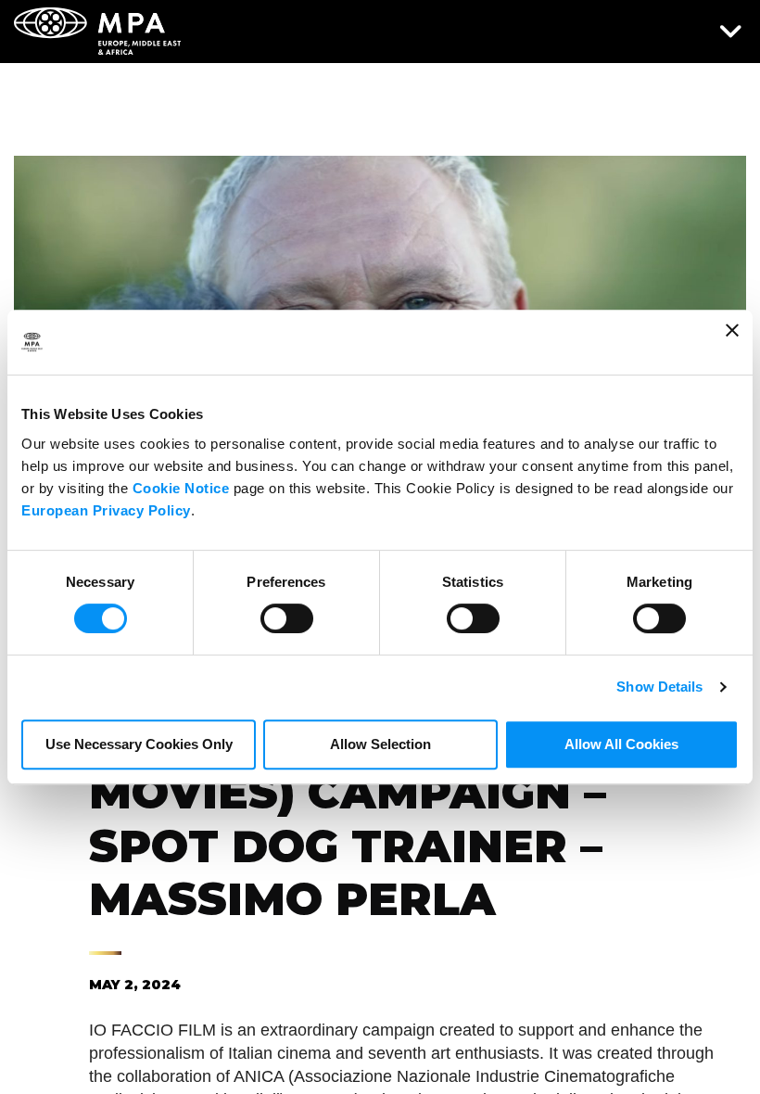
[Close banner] (732, 342)
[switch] (286, 616)
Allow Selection (380, 744)
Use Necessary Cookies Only (139, 744)
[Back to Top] (690, 1052)
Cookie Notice (181, 488)
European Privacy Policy (106, 510)
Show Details (659, 686)
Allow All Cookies (621, 744)
